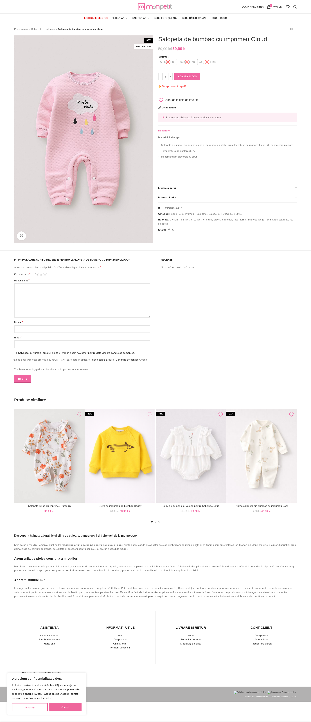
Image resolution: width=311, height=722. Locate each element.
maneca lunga (256, 219)
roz (291, 219)
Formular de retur (191, 639)
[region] (46, 694)
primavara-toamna (277, 219)
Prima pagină (21, 29)
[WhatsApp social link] (173, 229)
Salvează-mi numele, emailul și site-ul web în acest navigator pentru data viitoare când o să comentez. (76, 352)
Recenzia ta (22, 280)
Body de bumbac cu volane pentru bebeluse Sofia (191, 505)
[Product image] (120, 456)
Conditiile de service (127, 359)
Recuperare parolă (261, 643)
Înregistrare (261, 635)
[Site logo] (155, 6)
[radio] (168, 62)
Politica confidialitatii (101, 359)
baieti (217, 219)
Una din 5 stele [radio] (35, 274)
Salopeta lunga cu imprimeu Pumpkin (49, 505)
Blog (120, 635)
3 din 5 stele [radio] (41, 274)
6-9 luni (207, 219)
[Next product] (295, 29)
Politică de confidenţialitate (256, 697)
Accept (65, 707)
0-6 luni (174, 219)
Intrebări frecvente (49, 639)
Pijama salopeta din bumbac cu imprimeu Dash (262, 505)
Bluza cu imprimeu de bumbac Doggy (120, 505)
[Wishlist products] (287, 6)
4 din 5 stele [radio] (43, 274)
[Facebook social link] (169, 229)
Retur (191, 635)
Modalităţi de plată (190, 643)
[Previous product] (288, 29)
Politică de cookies (280, 697)
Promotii (189, 213)
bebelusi (227, 219)
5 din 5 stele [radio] (46, 274)
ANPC (294, 697)
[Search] (295, 6)
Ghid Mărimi (120, 643)
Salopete (50, 29)
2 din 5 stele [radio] (38, 274)
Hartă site (49, 643)
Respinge (29, 707)
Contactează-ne (49, 635)
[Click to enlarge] (21, 235)
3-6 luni (185, 219)
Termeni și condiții (120, 647)
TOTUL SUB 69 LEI (232, 213)
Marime (163, 56)
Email (18, 337)
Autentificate (261, 639)
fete (236, 219)
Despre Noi (120, 639)
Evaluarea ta (22, 274)
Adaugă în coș (187, 76)
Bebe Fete (37, 29)
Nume (18, 322)
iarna (243, 219)
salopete (163, 223)
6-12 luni (196, 219)
